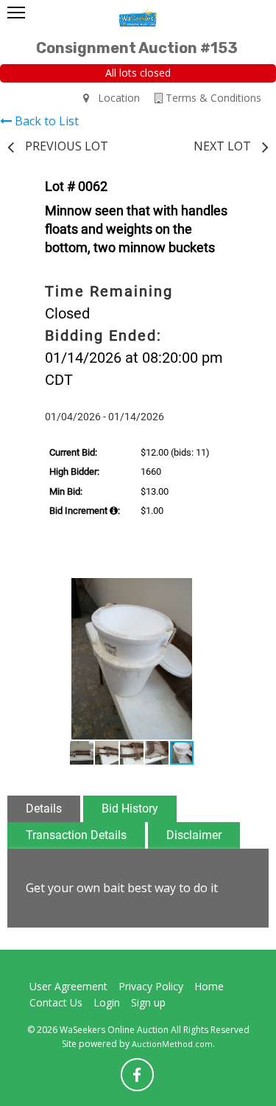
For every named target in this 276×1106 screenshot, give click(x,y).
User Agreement (68, 986)
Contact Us (55, 1002)
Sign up (148, 1002)
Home (209, 986)
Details (44, 808)
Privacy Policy (150, 986)
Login (106, 1002)
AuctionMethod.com (172, 1043)
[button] (239, 591)
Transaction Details (76, 835)
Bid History (130, 808)
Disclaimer (194, 835)
